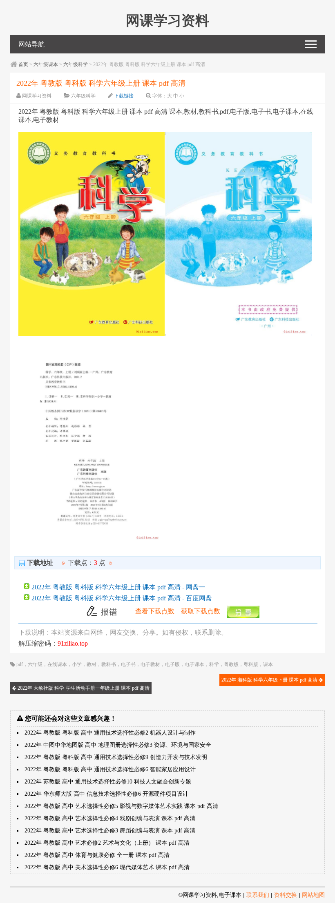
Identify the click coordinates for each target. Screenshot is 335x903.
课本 (268, 664)
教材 (91, 664)
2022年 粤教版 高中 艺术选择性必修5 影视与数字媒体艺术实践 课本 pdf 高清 (121, 806)
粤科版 (250, 664)
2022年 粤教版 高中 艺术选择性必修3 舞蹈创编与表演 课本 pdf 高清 (110, 831)
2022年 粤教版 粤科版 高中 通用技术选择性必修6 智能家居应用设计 (110, 769)
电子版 (172, 664)
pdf (19, 664)
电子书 (128, 664)
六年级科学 (75, 64)
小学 (77, 664)
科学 (214, 664)
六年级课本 (46, 64)
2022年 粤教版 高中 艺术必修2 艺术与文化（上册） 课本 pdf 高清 (107, 843)
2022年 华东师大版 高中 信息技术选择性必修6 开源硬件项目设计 (106, 794)
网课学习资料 (36, 96)
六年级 (35, 664)
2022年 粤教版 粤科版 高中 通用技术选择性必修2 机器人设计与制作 (110, 733)
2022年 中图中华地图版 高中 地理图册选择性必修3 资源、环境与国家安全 (118, 745)
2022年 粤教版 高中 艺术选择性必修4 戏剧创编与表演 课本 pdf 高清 (110, 818)
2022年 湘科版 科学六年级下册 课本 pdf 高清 (270, 680)
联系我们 (257, 895)
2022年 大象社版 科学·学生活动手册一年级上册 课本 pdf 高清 (83, 688)
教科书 (108, 664)
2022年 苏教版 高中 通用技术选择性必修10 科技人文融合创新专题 (108, 782)
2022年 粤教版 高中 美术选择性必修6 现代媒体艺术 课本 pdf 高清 (107, 867)
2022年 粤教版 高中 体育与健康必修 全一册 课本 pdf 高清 (97, 855)
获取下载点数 (200, 611)
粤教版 (231, 664)
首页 (23, 64)
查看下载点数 (154, 611)
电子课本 (194, 664)
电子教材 (150, 664)
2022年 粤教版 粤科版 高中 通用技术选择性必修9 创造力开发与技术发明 (116, 757)
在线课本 (57, 664)
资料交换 (285, 895)
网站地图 (313, 895)
